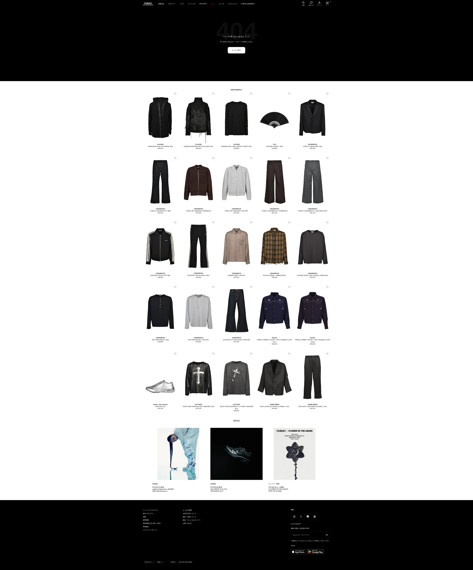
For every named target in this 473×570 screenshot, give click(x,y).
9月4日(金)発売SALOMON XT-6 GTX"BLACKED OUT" (218, 489)
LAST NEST (198, 404)
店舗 (144, 517)
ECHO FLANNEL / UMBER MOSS (274, 275)
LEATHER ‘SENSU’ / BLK (274, 146)
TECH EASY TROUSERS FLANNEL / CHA (312, 406)
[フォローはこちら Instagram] (294, 516)
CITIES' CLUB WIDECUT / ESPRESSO (274, 211)
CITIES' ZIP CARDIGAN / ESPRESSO (198, 211)
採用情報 (146, 520)
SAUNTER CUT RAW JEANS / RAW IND (236, 340)
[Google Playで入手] (315, 551)
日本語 (159, 562)
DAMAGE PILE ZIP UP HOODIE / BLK (160, 146)
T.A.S (274, 144)
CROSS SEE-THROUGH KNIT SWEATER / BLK (198, 406)
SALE (212, 4)
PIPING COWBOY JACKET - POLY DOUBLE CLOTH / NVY (274, 341)
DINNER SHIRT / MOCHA (236, 275)
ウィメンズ (191, 4)
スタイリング (232, 4)
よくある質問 (187, 510)
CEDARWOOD (312, 144)
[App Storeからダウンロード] (298, 551)
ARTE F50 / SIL (160, 406)
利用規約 (146, 527)
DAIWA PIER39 (274, 404)
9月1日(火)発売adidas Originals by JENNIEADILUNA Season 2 (163, 489)
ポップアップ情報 (274, 484)
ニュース (221, 4)
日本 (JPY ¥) (148, 562)
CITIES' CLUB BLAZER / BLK (312, 146)
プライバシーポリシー (150, 530)
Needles (274, 337)
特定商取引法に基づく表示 (152, 523)
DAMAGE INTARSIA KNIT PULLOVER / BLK (198, 146)
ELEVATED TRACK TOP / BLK (160, 275)
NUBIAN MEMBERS (248, 4)
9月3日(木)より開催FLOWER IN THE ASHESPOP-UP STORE (278, 489)
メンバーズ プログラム (150, 510)
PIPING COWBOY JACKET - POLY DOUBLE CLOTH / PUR (312, 341)
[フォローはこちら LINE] (307, 516)
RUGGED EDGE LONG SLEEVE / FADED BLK (312, 275)
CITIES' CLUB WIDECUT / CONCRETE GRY (312, 211)
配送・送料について (189, 517)
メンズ (181, 4)
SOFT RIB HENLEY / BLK (160, 340)
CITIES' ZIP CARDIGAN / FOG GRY (236, 211)
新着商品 (161, 4)
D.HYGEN (160, 144)
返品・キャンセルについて (192, 520)
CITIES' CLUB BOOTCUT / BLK (160, 211)
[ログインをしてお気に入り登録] (175, 93)
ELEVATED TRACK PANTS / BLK (198, 275)
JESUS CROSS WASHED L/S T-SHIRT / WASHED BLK (236, 408)
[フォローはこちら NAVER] (314, 516)
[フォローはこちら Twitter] (301, 516)
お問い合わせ (187, 523)
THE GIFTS (203, 4)
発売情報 (155, 484)
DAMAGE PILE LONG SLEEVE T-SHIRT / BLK (236, 146)
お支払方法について (189, 513)
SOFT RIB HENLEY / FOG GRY (198, 340)
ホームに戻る (236, 50)
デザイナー (172, 4)
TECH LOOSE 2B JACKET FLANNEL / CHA (274, 406)
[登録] (327, 535)
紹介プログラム (148, 513)
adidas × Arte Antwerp (160, 404)
